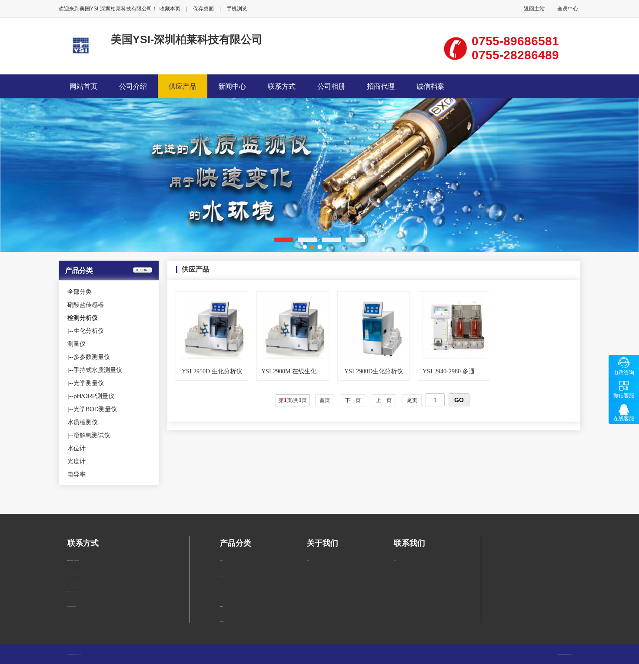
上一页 (384, 400)
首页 (324, 400)
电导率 (76, 474)
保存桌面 (203, 9)
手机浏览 (236, 9)
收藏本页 (170, 9)
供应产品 (182, 86)
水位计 (76, 448)
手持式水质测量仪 (97, 369)
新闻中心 (232, 86)
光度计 (76, 461)
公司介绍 (133, 86)
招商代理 (381, 86)
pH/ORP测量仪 (93, 395)
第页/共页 (293, 400)
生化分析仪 (88, 330)
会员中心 (567, 9)
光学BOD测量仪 (95, 409)
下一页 (353, 400)
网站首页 (83, 86)
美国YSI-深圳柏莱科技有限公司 (187, 39)
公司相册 (331, 86)
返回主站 (534, 9)
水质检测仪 (82, 422)
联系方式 (282, 86)
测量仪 (76, 343)
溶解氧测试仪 (91, 435)
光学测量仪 (88, 382)
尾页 (412, 400)
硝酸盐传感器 (85, 304)
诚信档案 (430, 86)
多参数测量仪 (91, 356)
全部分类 (79, 291)
